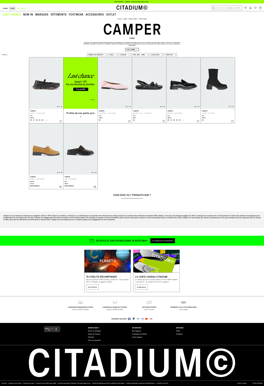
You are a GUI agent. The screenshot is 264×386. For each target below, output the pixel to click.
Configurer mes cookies (14, 383)
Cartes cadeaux (137, 337)
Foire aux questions (94, 340)
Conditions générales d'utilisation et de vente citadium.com (74, 383)
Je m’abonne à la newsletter (162, 241)
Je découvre (141, 287)
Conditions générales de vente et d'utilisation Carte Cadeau (108, 383)
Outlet (111, 14)
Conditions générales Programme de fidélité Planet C (140, 383)
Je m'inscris (92, 287)
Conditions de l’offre (162, 383)
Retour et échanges (94, 331)
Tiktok (178, 331)
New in (28, 14)
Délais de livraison (94, 334)
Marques (41, 14)
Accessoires (95, 14)
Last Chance (12, 14)
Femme (12, 8)
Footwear (76, 14)
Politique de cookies (28, 383)
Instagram (179, 334)
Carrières (4, 383)
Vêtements (58, 14)
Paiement (91, 337)
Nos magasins (136, 331)
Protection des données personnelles (46, 383)
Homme (5, 8)
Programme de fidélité (139, 334)
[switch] (57, 329)
